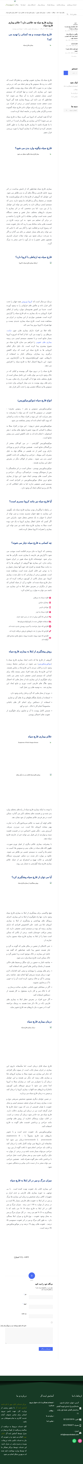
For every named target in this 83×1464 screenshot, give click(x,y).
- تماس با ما (50, 1421)
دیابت (9, 330)
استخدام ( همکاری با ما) (71, 86)
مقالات (75, 89)
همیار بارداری (74, 43)
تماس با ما (74, 96)
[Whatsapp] (74, 1441)
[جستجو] (67, 14)
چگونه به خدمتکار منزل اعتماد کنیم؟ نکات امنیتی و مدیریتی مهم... (71, 36)
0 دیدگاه (42, 28)
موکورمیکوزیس (44, 664)
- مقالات (51, 1411)
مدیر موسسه (15, 28)
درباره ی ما (74, 93)
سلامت (25, 28)
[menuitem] (72, 5)
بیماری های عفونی (32, 28)
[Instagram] (80, 1441)
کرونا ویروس (27, 301)
